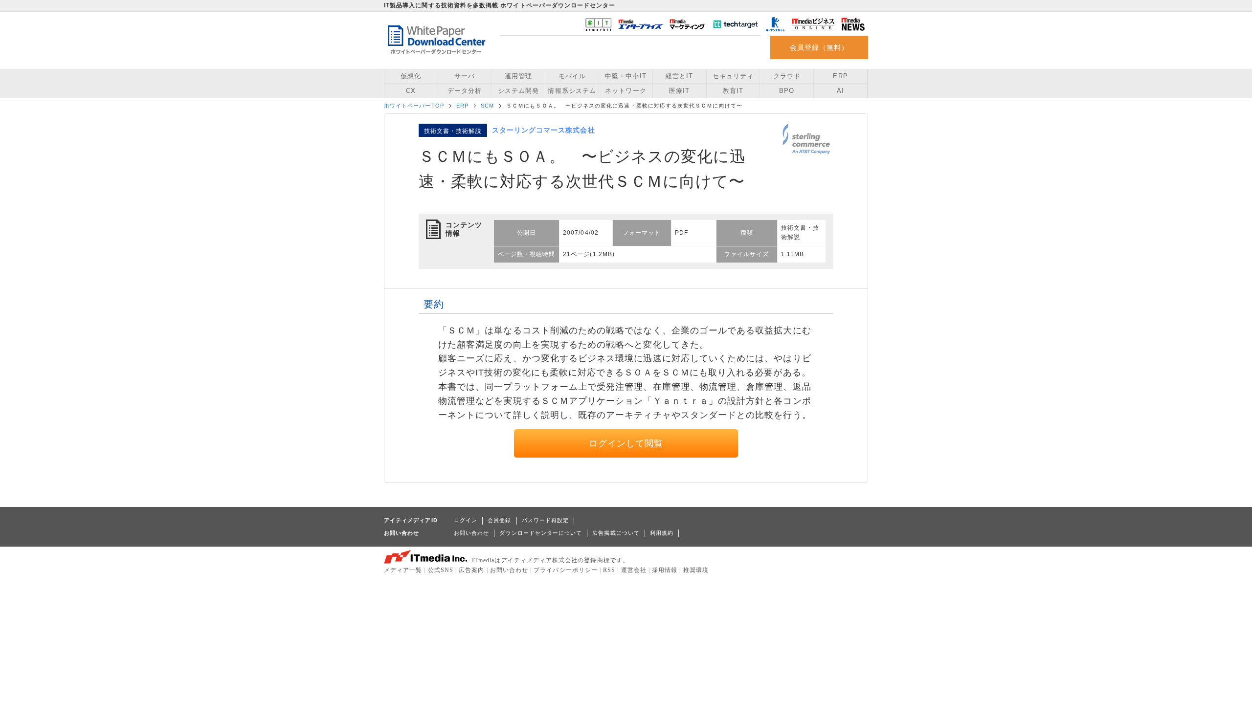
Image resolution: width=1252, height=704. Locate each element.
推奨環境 (696, 570)
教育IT (733, 90)
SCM (487, 106)
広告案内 (471, 570)
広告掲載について (616, 533)
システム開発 (518, 90)
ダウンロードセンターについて (540, 533)
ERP (840, 76)
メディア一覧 (403, 570)
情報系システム (572, 90)
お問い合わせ (471, 533)
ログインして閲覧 (626, 443)
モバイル (572, 76)
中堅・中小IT (625, 76)
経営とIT (679, 76)
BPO (786, 90)
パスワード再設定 (545, 520)
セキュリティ (733, 76)
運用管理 (518, 76)
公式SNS (440, 570)
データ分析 (464, 90)
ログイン (465, 520)
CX (411, 90)
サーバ (464, 76)
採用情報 (664, 570)
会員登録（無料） (819, 47)
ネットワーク (625, 90)
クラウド (787, 76)
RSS (609, 570)
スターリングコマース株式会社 (543, 130)
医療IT (679, 90)
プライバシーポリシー (566, 570)
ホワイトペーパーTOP (414, 106)
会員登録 (499, 520)
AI (840, 90)
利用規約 (661, 533)
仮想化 (411, 76)
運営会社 (634, 570)
